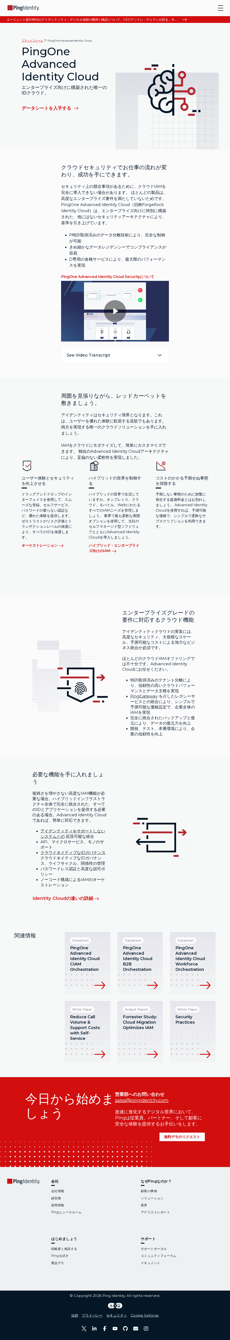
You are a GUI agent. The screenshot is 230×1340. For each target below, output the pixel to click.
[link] (53, 108)
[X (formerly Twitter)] (84, 1328)
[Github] (125, 1328)
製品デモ (57, 1263)
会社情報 (57, 1191)
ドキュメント (150, 1263)
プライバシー (92, 1315)
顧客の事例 (149, 1191)
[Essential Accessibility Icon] (115, 1305)
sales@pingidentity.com (141, 1100)
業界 (144, 1205)
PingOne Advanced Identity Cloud (70, 40)
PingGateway (144, 696)
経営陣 (56, 1198)
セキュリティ (116, 1315)
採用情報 (57, 1205)
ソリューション (152, 1198)
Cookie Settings (145, 1315)
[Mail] (135, 1328)
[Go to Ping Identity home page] (23, 8)
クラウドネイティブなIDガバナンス (73, 852)
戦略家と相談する (64, 1249)
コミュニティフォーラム (159, 1256)
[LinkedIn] (94, 1328)
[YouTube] (115, 1328)
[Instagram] (146, 1328)
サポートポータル (154, 1249)
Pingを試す (60, 1256)
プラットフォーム (32, 40)
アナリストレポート (155, 1212)
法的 (74, 1315)
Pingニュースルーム (66, 1212)
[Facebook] (104, 1328)
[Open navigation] (220, 8)
